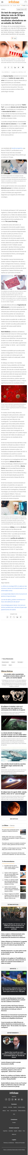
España (15, 1107)
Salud (10, 665)
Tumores (4, 665)
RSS (14, 1114)
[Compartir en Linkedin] (15, 67)
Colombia (10, 1107)
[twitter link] (9, 1099)
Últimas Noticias (21, 1110)
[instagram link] (12, 1099)
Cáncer (13, 662)
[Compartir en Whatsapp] (5, 67)
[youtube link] (15, 1099)
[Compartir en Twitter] (11, 67)
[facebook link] (6, 1099)
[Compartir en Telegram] (18, 67)
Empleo (14, 1122)
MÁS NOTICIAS (14, 819)
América (5, 1107)
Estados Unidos (21, 1107)
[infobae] (14, 2)
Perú (8, 1110)
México (4, 1110)
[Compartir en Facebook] (8, 67)
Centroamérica (13, 1110)
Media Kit (14, 1134)
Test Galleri (20, 662)
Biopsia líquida (5, 662)
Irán (10, 5)
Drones (13, 5)
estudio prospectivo (17, 148)
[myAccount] (25, 2)
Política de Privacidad (20, 1142)
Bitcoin (17, 5)
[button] (2, 2)
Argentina (5, 1130)
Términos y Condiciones (8, 1142)
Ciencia (3, 9)
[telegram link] (19, 1099)
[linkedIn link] (22, 1099)
